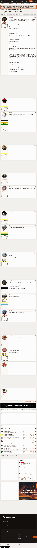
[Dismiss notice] (35, 6)
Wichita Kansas (5, 184)
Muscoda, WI (6, 196)
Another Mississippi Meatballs (26, 466)
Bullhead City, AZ (5, 238)
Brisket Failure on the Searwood (9, 445)
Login (34, 532)
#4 (35, 145)
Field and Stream (23, 475)
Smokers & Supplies (21, 3)
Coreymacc (5, 452)
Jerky (32, 3)
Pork (13, 429)
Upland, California (5, 373)
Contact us (4, 536)
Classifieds (19, 538)
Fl (7, 265)
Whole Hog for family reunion (9, 434)
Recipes (19, 532)
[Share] (34, 17)
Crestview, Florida (5, 360)
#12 (35, 310)
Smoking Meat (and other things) (23, 536)
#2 (35, 98)
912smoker (32, 435)
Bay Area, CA (6, 110)
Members (21, 1)
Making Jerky (23, 464)
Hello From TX (23, 469)
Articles (12, 1)
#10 (35, 280)
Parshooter (5, 429)
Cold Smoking (28, 3)
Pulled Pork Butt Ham (7, 431)
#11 (35, 294)
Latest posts (21, 460)
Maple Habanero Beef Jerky (29, 462)
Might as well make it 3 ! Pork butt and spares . (12, 437)
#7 (35, 211)
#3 (35, 112)
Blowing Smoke (11, 3)
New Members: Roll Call (4, 3)
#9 (35, 253)
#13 (35, 335)
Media (17, 1)
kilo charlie (32, 449)
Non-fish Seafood (23, 479)
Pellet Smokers (13, 446)
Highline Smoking (6, 449)
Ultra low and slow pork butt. (8, 451)
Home (4, 532)
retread (2, 12)
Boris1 (33, 452)
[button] (14, 1)
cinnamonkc (5, 435)
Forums (4, 534)
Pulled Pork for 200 (7, 448)
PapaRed (5, 446)
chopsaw (5, 438)
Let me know (17, 7)
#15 (35, 362)
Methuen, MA (6, 27)
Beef (21, 468)
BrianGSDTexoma (6, 432)
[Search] (35, 1)
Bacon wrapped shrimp (25, 477)
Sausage (16, 3)
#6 (35, 186)
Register (34, 534)
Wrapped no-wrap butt (7, 428)
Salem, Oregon (5, 345)
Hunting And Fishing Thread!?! (26, 473)
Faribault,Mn (6, 320)
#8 (35, 225)
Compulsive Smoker (7, 443)
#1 (35, 17)
